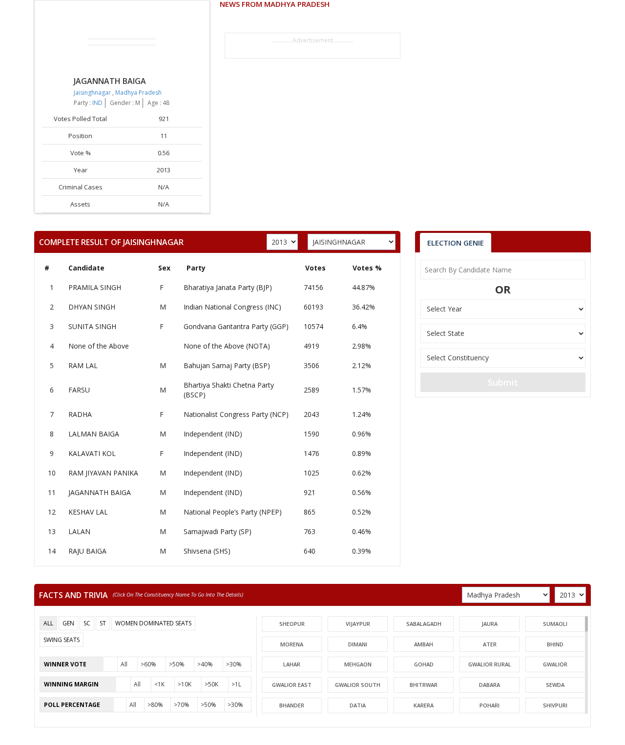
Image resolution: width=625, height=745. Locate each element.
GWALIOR (555, 664)
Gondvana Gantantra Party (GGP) (236, 326)
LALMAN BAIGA (93, 433)
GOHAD (424, 664)
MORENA (291, 644)
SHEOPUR (292, 623)
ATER (490, 644)
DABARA (489, 684)
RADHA (80, 414)
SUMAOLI (555, 623)
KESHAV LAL (88, 512)
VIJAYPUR (358, 623)
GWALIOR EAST (292, 684)
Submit (503, 382)
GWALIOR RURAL (489, 664)
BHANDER (291, 705)
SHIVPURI (555, 705)
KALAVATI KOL (92, 453)
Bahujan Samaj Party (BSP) (227, 365)
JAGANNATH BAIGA (99, 492)
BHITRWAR (424, 684)
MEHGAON (358, 664)
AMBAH (423, 644)
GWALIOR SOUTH (357, 684)
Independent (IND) (213, 433)
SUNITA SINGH (92, 326)
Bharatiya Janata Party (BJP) (228, 287)
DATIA (358, 705)
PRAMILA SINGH (94, 287)
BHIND (555, 644)
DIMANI (357, 644)
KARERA (424, 705)
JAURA (489, 623)
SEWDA (555, 684)
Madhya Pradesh (138, 92)
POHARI (489, 705)
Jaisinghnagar (93, 92)
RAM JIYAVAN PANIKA (103, 472)
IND (97, 103)
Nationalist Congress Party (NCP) (236, 414)
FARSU (79, 389)
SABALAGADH (423, 623)
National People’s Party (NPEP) (233, 512)
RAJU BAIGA (87, 551)
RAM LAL (83, 365)
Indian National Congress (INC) (232, 306)
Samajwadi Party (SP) (217, 531)
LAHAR (291, 664)
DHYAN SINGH (91, 306)
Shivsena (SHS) (207, 551)
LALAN (79, 531)
